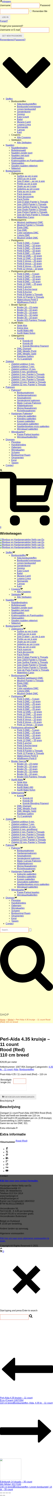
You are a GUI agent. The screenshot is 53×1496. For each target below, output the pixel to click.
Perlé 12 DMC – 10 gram (29, 256)
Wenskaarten (18, 432)
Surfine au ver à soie (27, 176)
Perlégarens (17, 696)
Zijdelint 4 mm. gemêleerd (24, 372)
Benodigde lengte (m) (6, 1081)
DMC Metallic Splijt (26, 354)
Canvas (21, 129)
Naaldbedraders (19, 147)
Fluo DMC (22, 230)
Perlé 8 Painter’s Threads (30, 294)
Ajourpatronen (24, 398)
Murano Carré (24, 122)
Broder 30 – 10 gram (27, 317)
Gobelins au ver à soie (28, 189)
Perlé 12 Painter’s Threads (30, 297)
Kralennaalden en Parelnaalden (27, 160)
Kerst (14, 460)
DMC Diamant (24, 348)
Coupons (15, 589)
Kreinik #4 (28, 341)
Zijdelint (10, 361)
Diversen (10, 439)
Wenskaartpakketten (27, 437)
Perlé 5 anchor (24, 287)
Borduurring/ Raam (20, 455)
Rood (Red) (21, 1141)
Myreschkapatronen (27, 408)
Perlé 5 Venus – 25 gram (29, 261)
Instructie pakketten (26, 416)
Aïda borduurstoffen (27, 104)
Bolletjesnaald (18, 150)
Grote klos (22, 325)
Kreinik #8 (28, 343)
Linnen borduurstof (26, 109)
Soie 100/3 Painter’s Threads (31, 204)
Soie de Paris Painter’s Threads (33, 214)
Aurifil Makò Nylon (26, 333)
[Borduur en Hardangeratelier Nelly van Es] (22, 543)
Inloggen (6, 1)
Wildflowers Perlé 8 (26, 302)
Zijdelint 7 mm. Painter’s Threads (28, 379)
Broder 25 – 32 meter (27, 315)
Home (2, 1019)
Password (45, 5)
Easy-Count (23, 117)
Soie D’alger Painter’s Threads (32, 202)
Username (5, 5)
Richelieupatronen (26, 410)
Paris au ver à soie (26, 191)
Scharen (15, 452)
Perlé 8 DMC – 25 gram (29, 253)
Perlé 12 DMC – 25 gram (29, 258)
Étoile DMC (23, 227)
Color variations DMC (28, 232)
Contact (9, 465)
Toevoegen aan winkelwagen (19, 1097)
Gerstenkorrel (24, 111)
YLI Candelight (24, 359)
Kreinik (20, 338)
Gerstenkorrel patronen (28, 400)
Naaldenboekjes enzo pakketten (33, 426)
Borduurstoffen (18, 555)
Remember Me (39, 11)
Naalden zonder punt (21, 153)
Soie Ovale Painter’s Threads (32, 209)
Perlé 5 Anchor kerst (27, 289)
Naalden (10, 145)
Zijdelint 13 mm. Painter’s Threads (28, 382)
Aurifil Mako (17, 779)
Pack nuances (24, 194)
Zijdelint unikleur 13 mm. (23, 369)
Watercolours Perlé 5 (27, 299)
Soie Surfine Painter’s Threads (32, 207)
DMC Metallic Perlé (26, 351)
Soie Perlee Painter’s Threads (32, 212)
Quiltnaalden (17, 158)
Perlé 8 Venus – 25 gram (29, 266)
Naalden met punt (20, 155)
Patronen (10, 387)
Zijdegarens (17, 629)
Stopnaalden (17, 163)
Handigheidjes (18, 444)
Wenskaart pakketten (27, 429)
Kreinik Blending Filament (36, 346)
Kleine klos (22, 328)
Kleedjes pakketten (26, 418)
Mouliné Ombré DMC (27, 238)
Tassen (15, 463)
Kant (19, 132)
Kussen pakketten (26, 421)
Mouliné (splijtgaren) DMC (30, 222)
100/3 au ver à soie (26, 178)
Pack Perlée (23, 199)
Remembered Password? (13, 39)
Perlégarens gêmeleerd (23, 727)
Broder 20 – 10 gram (27, 310)
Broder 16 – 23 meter (27, 307)
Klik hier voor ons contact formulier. (19, 1181)
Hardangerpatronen (27, 395)
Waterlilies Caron (25, 217)
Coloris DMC (23, 235)
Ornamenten (17, 457)
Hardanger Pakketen (21, 413)
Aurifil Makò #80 (25, 330)
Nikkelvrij (16, 168)
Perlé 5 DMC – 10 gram (29, 245)
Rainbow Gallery (25, 356)
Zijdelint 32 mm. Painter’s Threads (28, 384)
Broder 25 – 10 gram (27, 312)
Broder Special (18, 761)
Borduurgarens (13, 171)
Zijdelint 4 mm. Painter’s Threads (28, 377)
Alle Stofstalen (24, 142)
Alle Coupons (24, 137)
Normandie (22, 127)
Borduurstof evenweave (29, 106)
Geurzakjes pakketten (28, 424)
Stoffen (9, 99)
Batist (20, 119)
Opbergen (16, 447)
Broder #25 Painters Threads (31, 320)
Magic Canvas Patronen (29, 403)
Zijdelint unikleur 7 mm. (23, 366)
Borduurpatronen (25, 392)
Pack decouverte (25, 196)
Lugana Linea (24, 124)
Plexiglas (16, 442)
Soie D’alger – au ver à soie (31, 181)
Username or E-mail (10, 30)
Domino (21, 114)
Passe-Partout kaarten (28, 434)
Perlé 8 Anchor (24, 292)
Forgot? (4, 21)
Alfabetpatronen (25, 405)
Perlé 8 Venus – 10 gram (29, 263)
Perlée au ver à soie (27, 184)
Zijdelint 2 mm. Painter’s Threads (28, 374)
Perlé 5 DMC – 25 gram (29, 248)
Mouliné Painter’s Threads (30, 225)
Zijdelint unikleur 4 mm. (23, 364)
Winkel (11, 1019)
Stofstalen (16, 594)
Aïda (16, 1069)
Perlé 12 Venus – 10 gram (30, 269)
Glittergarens (17, 793)
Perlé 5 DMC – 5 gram (28, 243)
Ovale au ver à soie (26, 186)
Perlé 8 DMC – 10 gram (29, 251)
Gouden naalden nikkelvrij (24, 166)
